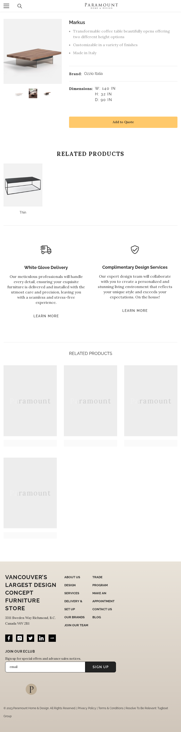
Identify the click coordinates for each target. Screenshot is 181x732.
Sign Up (101, 667)
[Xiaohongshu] (52, 638)
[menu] (6, 6)
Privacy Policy (87, 708)
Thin (23, 212)
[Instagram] (19, 638)
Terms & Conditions (110, 708)
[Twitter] (30, 638)
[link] (30, 443)
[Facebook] (8, 638)
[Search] (20, 6)
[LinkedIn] (41, 638)
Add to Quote (123, 122)
